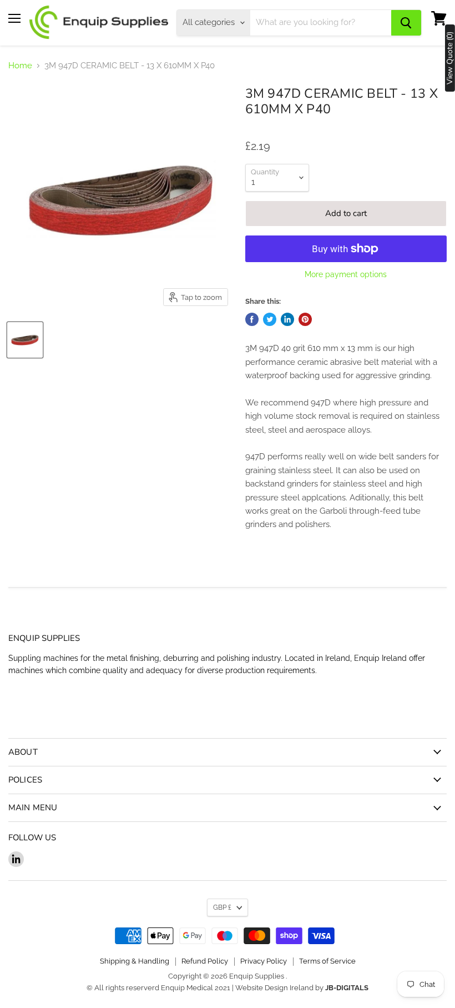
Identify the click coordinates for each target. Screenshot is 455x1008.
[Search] (406, 23)
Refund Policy (204, 961)
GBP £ (222, 907)
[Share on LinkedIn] (287, 319)
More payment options (346, 274)
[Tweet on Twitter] (269, 319)
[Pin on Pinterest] (305, 319)
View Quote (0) (450, 58)
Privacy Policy (263, 961)
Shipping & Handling (134, 961)
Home (20, 66)
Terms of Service (327, 961)
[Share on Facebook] (252, 319)
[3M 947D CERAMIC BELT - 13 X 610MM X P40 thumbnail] (25, 340)
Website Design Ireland (274, 988)
